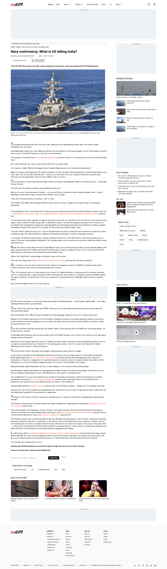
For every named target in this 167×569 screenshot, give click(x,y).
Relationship (107, 542)
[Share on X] (139, 566)
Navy (131, 240)
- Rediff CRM (50, 547)
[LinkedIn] (155, 566)
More (118, 4)
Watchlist (88, 542)
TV (110, 4)
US (32, 470)
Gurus (103, 4)
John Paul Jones (20, 470)
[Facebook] (143, 566)
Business (69, 536)
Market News (89, 539)
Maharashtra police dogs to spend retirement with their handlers (135, 192)
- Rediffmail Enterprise (53, 539)
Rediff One (50, 536)
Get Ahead (69, 547)
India (121, 235)
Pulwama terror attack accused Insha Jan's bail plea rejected (136, 187)
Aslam (122, 240)
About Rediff (15, 565)
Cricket (68, 545)
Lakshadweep (143, 240)
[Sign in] (154, 4)
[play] (136, 294)
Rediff (144, 235)
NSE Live (87, 536)
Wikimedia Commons (128, 231)
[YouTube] (151, 566)
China (122, 244)
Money (78, 4)
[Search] (149, 4)
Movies (68, 539)
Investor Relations (69, 565)
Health (105, 534)
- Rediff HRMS (51, 545)
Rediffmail (50, 534)
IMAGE (143, 231)
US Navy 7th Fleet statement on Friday (50, 260)
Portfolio (87, 545)
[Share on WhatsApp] (135, 566)
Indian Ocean (133, 235)
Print (65, 457)
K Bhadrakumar (44, 470)
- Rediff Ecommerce (53, 542)
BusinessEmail (92, 4)
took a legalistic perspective (46, 158)
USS (63, 470)
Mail (57, 4)
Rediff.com (99, 565)
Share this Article (20, 60)
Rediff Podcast (70, 556)
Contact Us (82, 565)
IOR (55, 470)
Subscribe (53, 458)
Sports (68, 542)
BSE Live (87, 534)
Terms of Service (53, 565)
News (66, 4)
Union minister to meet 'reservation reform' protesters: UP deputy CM (134, 182)
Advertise (26, 565)
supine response (37, 386)
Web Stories (122, 284)
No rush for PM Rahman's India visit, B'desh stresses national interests (134, 177)
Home (50, 4)
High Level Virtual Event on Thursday (43, 358)
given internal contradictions (49, 415)
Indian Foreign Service (128, 226)
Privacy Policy (38, 565)
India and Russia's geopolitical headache (76, 412)
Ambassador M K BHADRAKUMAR (23, 56)
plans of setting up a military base (42, 379)
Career (105, 539)
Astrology (69, 553)
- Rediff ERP (50, 550)
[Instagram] (147, 566)
